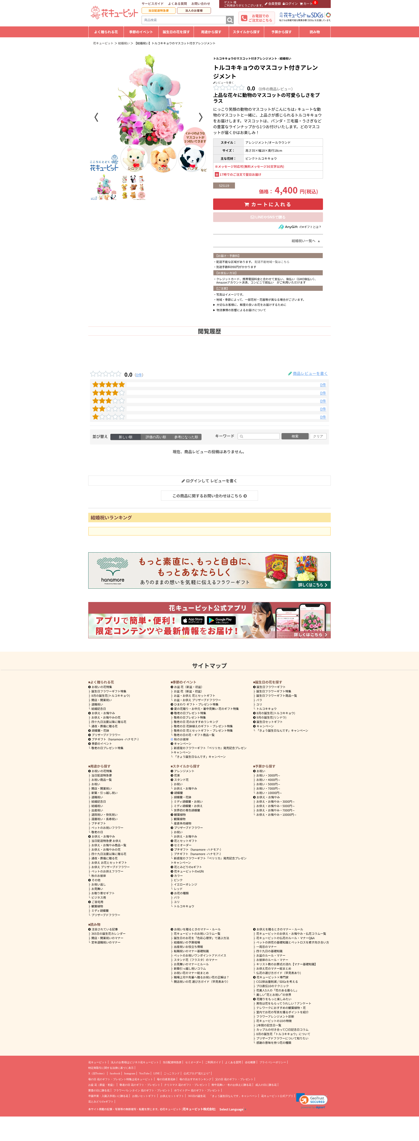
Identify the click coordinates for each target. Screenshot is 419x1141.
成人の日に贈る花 (266, 1084)
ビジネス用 (98, 897)
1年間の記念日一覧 (268, 1025)
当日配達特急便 (158, 10)
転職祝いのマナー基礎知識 (191, 951)
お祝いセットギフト (144, 1095)
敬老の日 (97, 832)
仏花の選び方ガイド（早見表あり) (278, 973)
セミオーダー (183, 845)
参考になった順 (186, 437)
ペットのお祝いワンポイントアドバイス (200, 955)
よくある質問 (177, 3)
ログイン (291, 3)
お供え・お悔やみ (103, 713)
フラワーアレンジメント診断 (275, 1016)
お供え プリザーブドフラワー (110, 867)
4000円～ (268, 779)
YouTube (144, 1073)
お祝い (95, 784)
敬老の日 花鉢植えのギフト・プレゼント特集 (203, 726)
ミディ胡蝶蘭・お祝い (188, 801)
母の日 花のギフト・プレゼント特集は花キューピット (120, 1079)
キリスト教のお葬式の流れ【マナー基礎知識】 (286, 964)
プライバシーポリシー (272, 1062)
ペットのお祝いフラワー (107, 827)
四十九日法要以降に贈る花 (108, 722)
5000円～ (268, 784)
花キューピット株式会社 (199, 1109)
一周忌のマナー (266, 946)
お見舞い (97, 889)
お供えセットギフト (172, 1095)
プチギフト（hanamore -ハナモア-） (116, 739)
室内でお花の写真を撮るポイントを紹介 (282, 1012)
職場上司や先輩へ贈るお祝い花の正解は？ (201, 977)
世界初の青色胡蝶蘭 (187, 810)
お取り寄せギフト (103, 893)
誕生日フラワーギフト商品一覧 (276, 695)
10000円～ (269, 793)
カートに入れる (271, 204)
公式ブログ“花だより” (197, 1073)
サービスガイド (153, 3)
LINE (156, 1073)
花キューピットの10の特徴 (274, 1021)
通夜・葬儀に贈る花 (104, 726)
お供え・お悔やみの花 (106, 717)
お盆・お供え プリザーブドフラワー (197, 700)
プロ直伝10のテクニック (272, 986)
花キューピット (97, 1062)
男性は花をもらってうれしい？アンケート (283, 1003)
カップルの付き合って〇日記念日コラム (282, 1029)
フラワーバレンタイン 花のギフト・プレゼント (141, 1090)
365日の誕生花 (197, 1095)
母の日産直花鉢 (166, 1079)
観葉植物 (97, 906)
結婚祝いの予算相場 (187, 942)
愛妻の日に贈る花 (99, 1090)
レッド (178, 889)
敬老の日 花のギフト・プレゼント (140, 1084)
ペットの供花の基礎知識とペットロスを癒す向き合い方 (292, 942)
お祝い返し (98, 884)
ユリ (259, 704)
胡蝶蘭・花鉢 (100, 730)
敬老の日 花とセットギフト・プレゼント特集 (203, 730)
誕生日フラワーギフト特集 (108, 691)
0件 (139, 374)
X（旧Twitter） (97, 1073)
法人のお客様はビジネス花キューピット (135, 1062)
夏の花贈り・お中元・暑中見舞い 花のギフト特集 (206, 708)
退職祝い (97, 704)
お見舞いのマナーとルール (191, 964)
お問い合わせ (200, 3)
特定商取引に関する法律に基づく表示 (111, 1067)
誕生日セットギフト (270, 722)
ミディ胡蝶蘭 (100, 910)
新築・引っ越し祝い (104, 793)
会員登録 (274, 3)
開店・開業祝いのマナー (107, 938)
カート (308, 3)
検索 (295, 436)
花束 (177, 775)
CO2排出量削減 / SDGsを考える (277, 981)
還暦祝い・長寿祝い (104, 819)
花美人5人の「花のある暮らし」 (277, 990)
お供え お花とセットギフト (109, 862)
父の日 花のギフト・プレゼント (234, 1079)
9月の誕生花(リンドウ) (271, 717)
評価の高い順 (156, 437)
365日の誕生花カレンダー (108, 933)
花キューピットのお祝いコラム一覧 (197, 933)
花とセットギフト (185, 841)
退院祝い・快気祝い (104, 814)
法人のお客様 (194, 10)
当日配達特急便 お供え (106, 841)
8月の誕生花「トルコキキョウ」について (283, 1034)
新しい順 (125, 437)
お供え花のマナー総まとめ (273, 968)
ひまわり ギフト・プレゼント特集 (196, 704)
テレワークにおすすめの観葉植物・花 (281, 1008)
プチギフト (98, 823)
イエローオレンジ (185, 884)
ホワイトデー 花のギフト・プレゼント (197, 1090)
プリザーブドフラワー (106, 735)
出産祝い (97, 810)
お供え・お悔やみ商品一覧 (108, 845)
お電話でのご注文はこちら (260, 18)
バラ (259, 700)
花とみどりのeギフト (188, 867)
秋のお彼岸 (181, 739)
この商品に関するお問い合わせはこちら (207, 496)
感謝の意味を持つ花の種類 (273, 1042)
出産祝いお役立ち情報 (188, 946)
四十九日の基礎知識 (269, 951)
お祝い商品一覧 (101, 779)
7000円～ (268, 788)
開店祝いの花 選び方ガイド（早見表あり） (202, 981)
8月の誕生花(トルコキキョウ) (110, 695)
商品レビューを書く (310, 373)
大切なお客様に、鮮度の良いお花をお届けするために (251, 304)
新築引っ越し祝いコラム (190, 968)
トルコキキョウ (266, 708)
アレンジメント (184, 771)
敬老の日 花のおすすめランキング (196, 722)
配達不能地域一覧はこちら (272, 262)
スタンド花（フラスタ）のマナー (196, 960)
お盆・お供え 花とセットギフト (194, 695)
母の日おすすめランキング (195, 1079)
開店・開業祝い (101, 700)
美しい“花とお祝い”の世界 (273, 994)
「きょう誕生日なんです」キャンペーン (200, 756)
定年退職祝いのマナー (106, 942)
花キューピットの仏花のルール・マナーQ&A (285, 938)
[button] (312, 1101)
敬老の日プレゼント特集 (107, 748)
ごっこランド (172, 1073)
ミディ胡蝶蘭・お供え (188, 806)
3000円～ (268, 775)
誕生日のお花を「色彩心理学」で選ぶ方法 (201, 938)
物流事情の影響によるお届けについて (241, 309)
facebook (115, 1073)
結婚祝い (97, 806)
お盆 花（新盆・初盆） (189, 691)
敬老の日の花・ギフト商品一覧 (194, 735)
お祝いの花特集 (102, 687)
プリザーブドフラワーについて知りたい (282, 1038)
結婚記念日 (98, 708)
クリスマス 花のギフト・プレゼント (186, 1084)
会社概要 (250, 1062)
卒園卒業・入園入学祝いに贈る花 (108, 1095)
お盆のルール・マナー (270, 955)
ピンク (178, 880)
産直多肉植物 (182, 823)
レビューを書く (224, 82)
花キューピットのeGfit (189, 871)
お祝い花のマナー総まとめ (191, 973)
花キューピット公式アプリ (277, 1095)
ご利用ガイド (213, 1062)
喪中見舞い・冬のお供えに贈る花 (231, 1084)
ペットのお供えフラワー (107, 871)
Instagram (129, 1073)
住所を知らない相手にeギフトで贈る (268, 217)
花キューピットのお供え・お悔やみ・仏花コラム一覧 (291, 933)
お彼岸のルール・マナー (272, 960)
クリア (318, 436)
